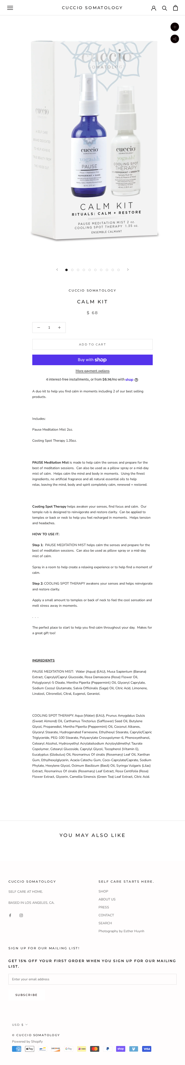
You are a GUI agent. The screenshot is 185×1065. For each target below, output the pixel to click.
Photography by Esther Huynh (121, 931)
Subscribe (26, 995)
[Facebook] (10, 915)
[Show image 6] (95, 270)
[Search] (164, 7)
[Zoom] (175, 27)
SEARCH (105, 923)
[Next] (128, 269)
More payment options (93, 371)
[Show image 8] (107, 270)
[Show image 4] (84, 270)
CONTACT (106, 915)
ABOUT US (107, 899)
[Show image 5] (89, 270)
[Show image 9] (113, 270)
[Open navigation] (10, 8)
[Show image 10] (118, 270)
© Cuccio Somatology (36, 1035)
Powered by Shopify (27, 1041)
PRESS (104, 907)
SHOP (103, 891)
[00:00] (92, 138)
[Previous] (57, 269)
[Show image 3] (78, 270)
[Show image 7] (101, 270)
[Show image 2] (72, 270)
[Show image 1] (66, 270)
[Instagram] (21, 915)
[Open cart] (175, 8)
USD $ (18, 1025)
